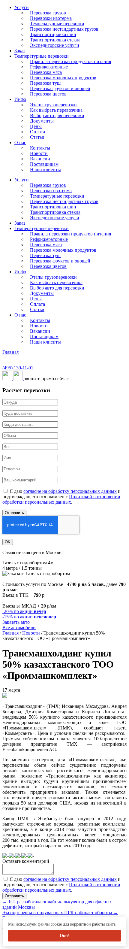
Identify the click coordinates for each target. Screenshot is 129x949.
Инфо (20, 99)
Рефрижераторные (49, 66)
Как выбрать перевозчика (56, 110)
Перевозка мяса (46, 72)
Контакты (40, 147)
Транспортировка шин (53, 34)
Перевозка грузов (48, 12)
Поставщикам (44, 164)
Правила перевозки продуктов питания (70, 61)
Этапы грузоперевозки (53, 104)
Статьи (37, 137)
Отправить (14, 513)
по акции (24, 611)
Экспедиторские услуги (54, 45)
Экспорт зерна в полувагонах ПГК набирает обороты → (60, 912)
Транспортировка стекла (55, 39)
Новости (39, 153)
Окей (65, 935)
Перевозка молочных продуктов (63, 77)
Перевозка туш (45, 83)
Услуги (21, 7)
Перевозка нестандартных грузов (64, 29)
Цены (36, 126)
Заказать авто (16, 622)
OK (7, 542)
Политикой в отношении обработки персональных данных (61, 499)
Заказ (19, 50)
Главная (10, 352)
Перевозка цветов (48, 93)
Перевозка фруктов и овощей (60, 88)
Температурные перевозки (57, 23)
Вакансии (40, 158)
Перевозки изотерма (51, 18)
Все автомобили (19, 627)
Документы (42, 120)
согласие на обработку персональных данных (70, 491)
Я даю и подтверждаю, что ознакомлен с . (61, 497)
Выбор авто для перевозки (57, 115)
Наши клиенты (45, 169)
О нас (20, 142)
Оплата (37, 131)
